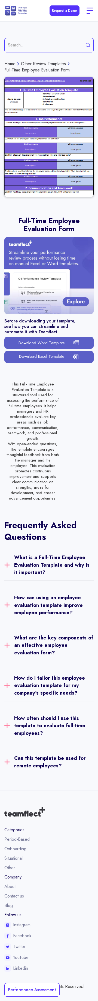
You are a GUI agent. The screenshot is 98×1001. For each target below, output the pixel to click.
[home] (16, 10)
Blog (8, 905)
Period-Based (17, 839)
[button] (90, 10)
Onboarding (15, 848)
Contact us (14, 896)
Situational (13, 858)
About (10, 886)
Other (9, 867)
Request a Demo (64, 10)
